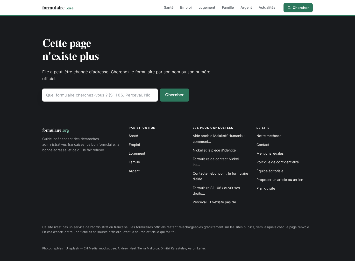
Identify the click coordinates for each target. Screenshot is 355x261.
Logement (207, 7)
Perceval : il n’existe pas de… (216, 202)
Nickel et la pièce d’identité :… (217, 150)
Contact (262, 145)
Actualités (267, 7)
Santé (168, 7)
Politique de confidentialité (277, 162)
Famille (228, 7)
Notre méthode (268, 136)
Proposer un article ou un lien (279, 180)
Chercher (174, 94)
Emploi (186, 7)
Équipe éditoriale (269, 171)
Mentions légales (270, 153)
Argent (246, 7)
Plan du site (265, 188)
